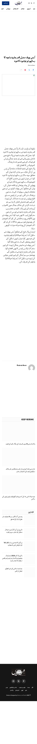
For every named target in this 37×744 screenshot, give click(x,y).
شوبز (2, 9)
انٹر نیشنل (15, 9)
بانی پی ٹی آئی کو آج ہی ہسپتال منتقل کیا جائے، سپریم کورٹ (13, 531)
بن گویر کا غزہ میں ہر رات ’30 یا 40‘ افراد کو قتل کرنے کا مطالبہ (13, 544)
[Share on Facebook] (33, 70)
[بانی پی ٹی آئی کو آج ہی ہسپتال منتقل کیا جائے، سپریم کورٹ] (29, 533)
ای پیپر (28, 9)
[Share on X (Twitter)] (29, 70)
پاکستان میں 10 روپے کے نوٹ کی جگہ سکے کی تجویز (20, 444)
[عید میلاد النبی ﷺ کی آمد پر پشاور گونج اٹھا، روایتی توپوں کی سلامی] (18, 484)
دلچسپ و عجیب (22, 687)
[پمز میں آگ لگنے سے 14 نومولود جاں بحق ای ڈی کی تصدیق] (29, 520)
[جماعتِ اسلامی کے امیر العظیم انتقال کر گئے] (29, 572)
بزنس (7, 687)
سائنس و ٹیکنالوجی (13, 687)
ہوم (34, 9)
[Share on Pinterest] (25, 70)
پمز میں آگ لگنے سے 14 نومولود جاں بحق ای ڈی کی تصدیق (12, 518)
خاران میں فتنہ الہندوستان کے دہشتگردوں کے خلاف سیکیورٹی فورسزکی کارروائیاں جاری (20, 470)
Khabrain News (31, 65)
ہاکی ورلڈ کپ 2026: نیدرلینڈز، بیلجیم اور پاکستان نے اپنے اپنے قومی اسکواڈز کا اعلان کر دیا (12, 558)
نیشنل (22, 9)
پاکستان (11, 690)
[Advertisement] (18, 33)
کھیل (22, 690)
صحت (28, 687)
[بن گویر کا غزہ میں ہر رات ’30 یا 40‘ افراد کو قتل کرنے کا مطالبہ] (29, 546)
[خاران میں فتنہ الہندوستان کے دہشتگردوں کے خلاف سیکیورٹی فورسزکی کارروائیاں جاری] (18, 457)
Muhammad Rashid (22, 695)
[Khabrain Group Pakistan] (18, 3)
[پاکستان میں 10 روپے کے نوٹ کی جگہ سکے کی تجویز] (18, 432)
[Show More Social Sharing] (21, 70)
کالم (32, 687)
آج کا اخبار (6, 3)
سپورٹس (8, 9)
